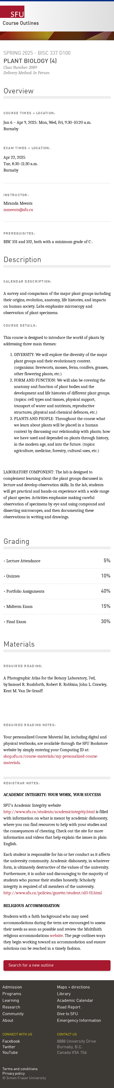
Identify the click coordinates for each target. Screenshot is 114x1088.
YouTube (10, 1053)
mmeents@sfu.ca (18, 209)
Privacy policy (13, 1073)
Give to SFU (67, 1014)
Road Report (68, 1007)
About (7, 1021)
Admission (12, 987)
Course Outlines (21, 23)
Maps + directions (73, 987)
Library (64, 994)
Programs (11, 994)
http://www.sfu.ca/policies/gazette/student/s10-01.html (52, 893)
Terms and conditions (20, 1069)
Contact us (67, 1034)
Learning (10, 1001)
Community (13, 1014)
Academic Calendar (75, 1001)
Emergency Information (79, 1021)
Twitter (8, 1047)
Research (11, 1007)
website (56, 935)
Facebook (11, 1041)
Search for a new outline (31, 965)
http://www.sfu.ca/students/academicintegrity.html (49, 811)
